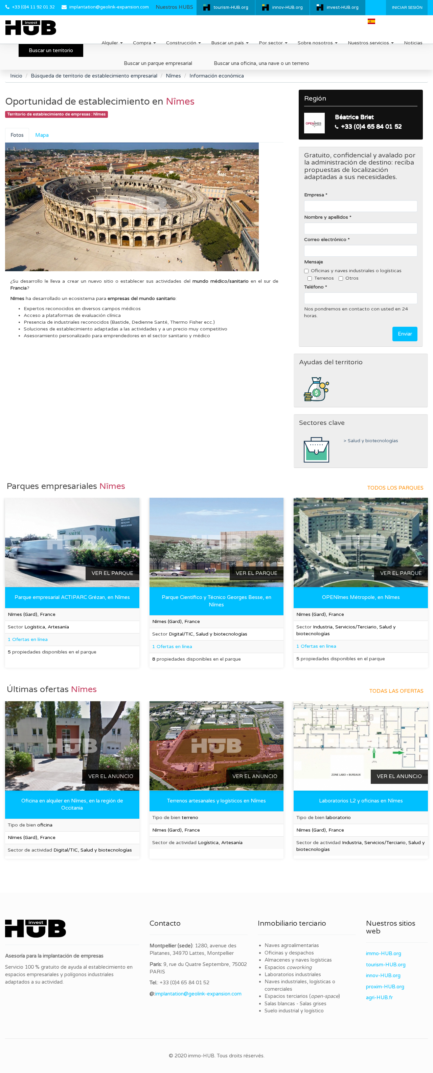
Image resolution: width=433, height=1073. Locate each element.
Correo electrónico (325, 239)
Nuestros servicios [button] (369, 43)
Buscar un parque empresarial (158, 63)
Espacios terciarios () (302, 996)
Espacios (288, 967)
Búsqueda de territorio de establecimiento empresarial (94, 76)
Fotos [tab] (17, 135)
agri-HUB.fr (379, 997)
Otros (352, 278)
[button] (374, 21)
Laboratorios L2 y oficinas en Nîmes (361, 801)
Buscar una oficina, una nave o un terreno (261, 63)
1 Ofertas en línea (28, 639)
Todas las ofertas (396, 691)
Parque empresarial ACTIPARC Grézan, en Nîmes (72, 597)
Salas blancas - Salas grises (295, 1004)
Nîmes (173, 76)
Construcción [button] (182, 43)
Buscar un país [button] (228, 43)
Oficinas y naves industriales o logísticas (356, 271)
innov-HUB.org (287, 7)
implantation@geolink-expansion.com (109, 7)
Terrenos (324, 278)
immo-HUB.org (383, 953)
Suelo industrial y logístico (294, 1011)
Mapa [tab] (42, 135)
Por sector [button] (271, 43)
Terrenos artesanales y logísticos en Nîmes (216, 801)
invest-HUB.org (343, 7)
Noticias (413, 43)
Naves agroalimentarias (292, 945)
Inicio (16, 76)
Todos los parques (395, 488)
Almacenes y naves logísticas (298, 960)
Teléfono (314, 287)
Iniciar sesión (407, 7)
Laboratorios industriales (293, 974)
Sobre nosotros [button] (316, 43)
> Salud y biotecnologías (371, 441)
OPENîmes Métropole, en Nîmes (361, 597)
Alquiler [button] (110, 43)
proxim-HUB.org (385, 987)
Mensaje (313, 262)
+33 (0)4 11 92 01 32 (33, 7)
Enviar (405, 334)
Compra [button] (143, 43)
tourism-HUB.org (230, 7)
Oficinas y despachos (289, 953)
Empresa (314, 195)
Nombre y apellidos (326, 217)
